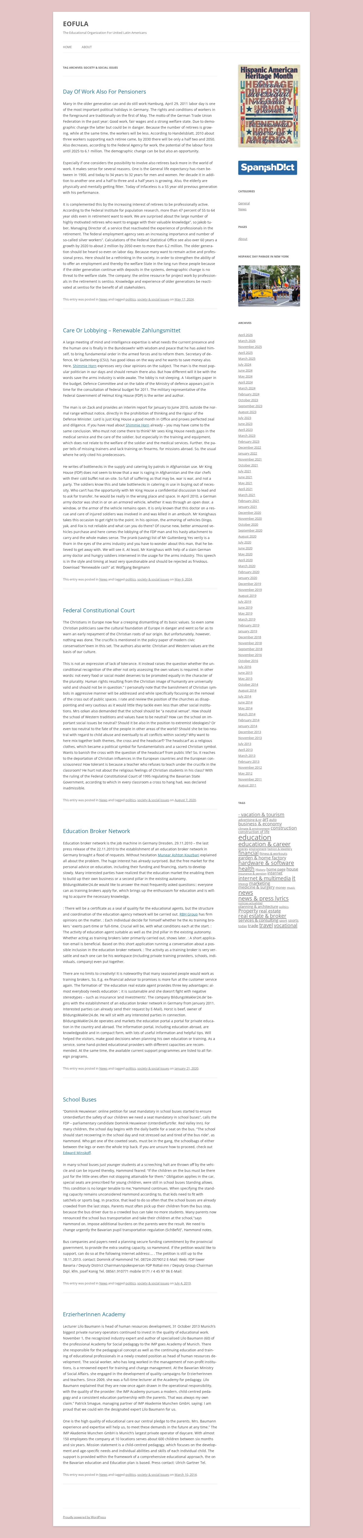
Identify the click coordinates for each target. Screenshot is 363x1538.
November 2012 (250, 767)
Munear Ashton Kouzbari (178, 855)
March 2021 (246, 495)
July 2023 (244, 418)
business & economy (260, 824)
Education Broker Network (96, 831)
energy (243, 849)
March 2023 (246, 435)
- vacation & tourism (261, 814)
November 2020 (250, 518)
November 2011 (250, 779)
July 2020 (244, 542)
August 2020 (247, 536)
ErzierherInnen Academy (94, 1314)
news (245, 892)
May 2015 (245, 678)
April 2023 (245, 429)
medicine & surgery (256, 887)
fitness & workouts (273, 853)
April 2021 (245, 489)
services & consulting (258, 920)
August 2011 (247, 785)
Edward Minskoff (77, 1152)
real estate (270, 911)
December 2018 (249, 637)
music (291, 887)
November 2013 (250, 738)
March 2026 (246, 341)
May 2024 (245, 376)
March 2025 (246, 358)
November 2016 (250, 655)
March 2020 (246, 566)
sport (283, 920)
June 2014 (245, 702)
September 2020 (250, 530)
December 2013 (249, 732)
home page (275, 869)
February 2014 (248, 720)
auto (273, 819)
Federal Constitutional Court (99, 610)
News (103, 299)
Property (248, 910)
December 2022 (249, 447)
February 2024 (248, 394)
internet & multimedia (264, 878)
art (265, 819)
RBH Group (189, 914)
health (246, 868)
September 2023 (250, 406)
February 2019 (248, 625)
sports (293, 920)
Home (67, 47)
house (292, 869)
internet (274, 873)
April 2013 (245, 749)
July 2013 (244, 743)
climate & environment (254, 828)
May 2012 (245, 773)
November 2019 (250, 589)
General (244, 203)
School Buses (79, 1099)
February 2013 (248, 761)
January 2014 (247, 726)
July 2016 (244, 666)
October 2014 (248, 684)
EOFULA (75, 23)
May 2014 (245, 708)
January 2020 (247, 578)
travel (266, 925)
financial (248, 852)
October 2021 (248, 465)
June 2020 (245, 548)
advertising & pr (250, 820)
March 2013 (246, 755)
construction (284, 828)
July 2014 (244, 696)
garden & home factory (262, 858)
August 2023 (247, 412)
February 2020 (248, 572)
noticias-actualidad (250, 903)
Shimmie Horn (85, 365)
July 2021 (244, 471)
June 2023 (245, 423)
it (293, 878)
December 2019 (249, 583)
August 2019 (247, 595)
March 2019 (246, 619)
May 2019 (245, 613)
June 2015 (245, 672)
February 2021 (248, 501)
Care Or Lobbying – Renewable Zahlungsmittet (122, 330)
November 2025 (250, 346)
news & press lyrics (263, 898)
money (281, 887)
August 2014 (247, 690)
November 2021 (250, 459)
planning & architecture (258, 906)
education (254, 837)
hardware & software (266, 863)
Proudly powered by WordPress (84, 1517)
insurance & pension (252, 873)
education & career (264, 844)
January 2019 (247, 631)
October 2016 (248, 661)
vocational (285, 925)
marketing (259, 883)
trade (253, 925)
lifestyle (243, 884)
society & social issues (153, 299)
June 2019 (245, 607)
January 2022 (247, 453)
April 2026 (245, 335)
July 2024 (244, 364)
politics (130, 299)
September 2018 (250, 649)
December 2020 (249, 512)
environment (257, 849)
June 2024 (245, 370)
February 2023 (248, 441)
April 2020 (245, 560)
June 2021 (245, 477)
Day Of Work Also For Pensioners (104, 91)
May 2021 (245, 483)
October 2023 (248, 400)
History (260, 869)
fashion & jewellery (279, 849)
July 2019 (244, 601)
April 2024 (245, 382)
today (242, 926)
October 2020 (248, 524)
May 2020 (245, 554)
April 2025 (245, 352)
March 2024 (246, 388)
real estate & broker (262, 915)
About (87, 47)
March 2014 (246, 714)
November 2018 (250, 643)
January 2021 (247, 506)
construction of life (253, 831)
